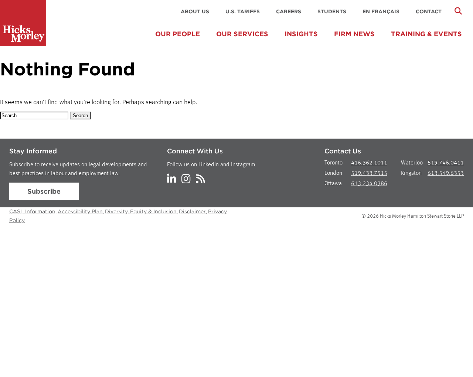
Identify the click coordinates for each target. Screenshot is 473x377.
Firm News (354, 34)
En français (381, 11)
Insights (301, 34)
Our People (177, 34)
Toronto (333, 163)
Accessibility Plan (80, 211)
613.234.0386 (369, 184)
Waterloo (412, 163)
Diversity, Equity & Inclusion (141, 211)
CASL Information (32, 211)
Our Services (242, 34)
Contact (429, 11)
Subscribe (44, 191)
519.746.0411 (446, 163)
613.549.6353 (446, 173)
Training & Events (426, 34)
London (333, 173)
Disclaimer (192, 211)
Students (331, 11)
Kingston (411, 173)
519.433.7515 (369, 173)
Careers (288, 11)
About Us (195, 11)
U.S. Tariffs (242, 11)
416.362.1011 (369, 163)
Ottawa (333, 184)
